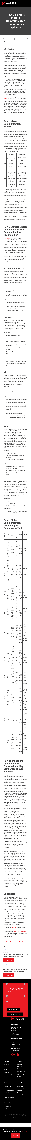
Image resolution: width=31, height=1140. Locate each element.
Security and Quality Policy (20, 1087)
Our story (6, 1064)
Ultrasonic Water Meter (8, 1087)
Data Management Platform (9, 1091)
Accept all (15, 1135)
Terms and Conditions (20, 1091)
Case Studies (20, 1074)
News (5, 1069)
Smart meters (7, 238)
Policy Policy (24, 1131)
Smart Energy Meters (7, 1107)
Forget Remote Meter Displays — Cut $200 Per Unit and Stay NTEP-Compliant (15, 955)
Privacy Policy (20, 1095)
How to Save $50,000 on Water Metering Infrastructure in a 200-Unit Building (15, 970)
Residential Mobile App (9, 1098)
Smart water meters (8, 64)
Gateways (6, 1095)
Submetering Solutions (20, 1065)
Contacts (6, 1072)
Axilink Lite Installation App (8, 1103)
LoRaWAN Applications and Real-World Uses (14, 941)
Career (5, 1067)
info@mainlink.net (15, 1033)
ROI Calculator (20, 1077)
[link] (15, 984)
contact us (13, 927)
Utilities (19, 1069)
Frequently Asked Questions (8, 1076)
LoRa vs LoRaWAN (8, 939)
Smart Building (21, 1071)
